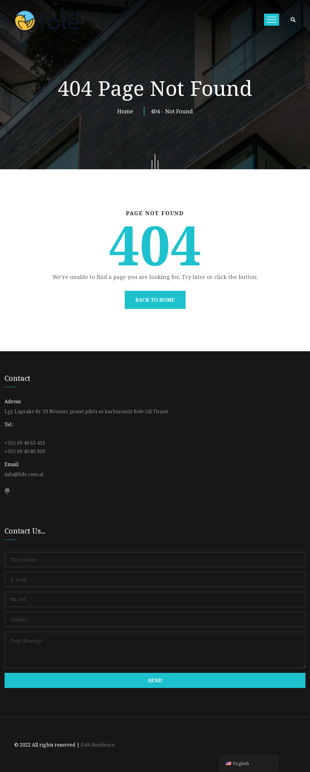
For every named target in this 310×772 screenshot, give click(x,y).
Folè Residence (98, 744)
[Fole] (46, 20)
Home (126, 111)
